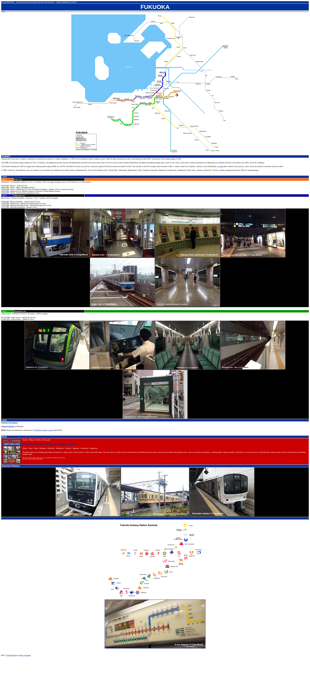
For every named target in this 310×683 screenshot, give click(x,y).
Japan (3, 11)
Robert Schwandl (25, 655)
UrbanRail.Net (11, 655)
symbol (220, 166)
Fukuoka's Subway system (43, 430)
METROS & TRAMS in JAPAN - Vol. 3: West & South (49, 444)
